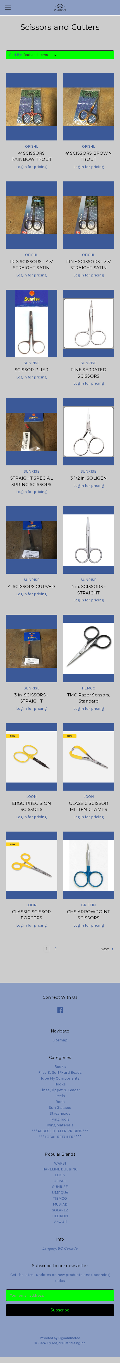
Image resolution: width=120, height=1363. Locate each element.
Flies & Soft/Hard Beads (60, 1072)
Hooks (60, 1084)
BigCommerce (69, 1338)
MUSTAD (60, 1204)
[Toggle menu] (7, 7)
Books (60, 1066)
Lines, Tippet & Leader (60, 1090)
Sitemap (60, 1040)
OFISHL (60, 1181)
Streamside (60, 1113)
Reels (60, 1096)
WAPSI (60, 1163)
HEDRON (60, 1216)
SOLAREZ (60, 1210)
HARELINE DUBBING (60, 1169)
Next (105, 949)
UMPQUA (60, 1192)
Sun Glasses (60, 1107)
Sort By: (15, 55)
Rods (60, 1101)
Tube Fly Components (60, 1078)
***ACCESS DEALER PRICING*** (60, 1131)
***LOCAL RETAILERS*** (60, 1136)
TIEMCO (60, 1198)
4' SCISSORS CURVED (31, 586)
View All (60, 1221)
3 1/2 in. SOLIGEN (88, 478)
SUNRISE (60, 1186)
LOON (60, 1175)
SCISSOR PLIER (31, 369)
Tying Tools (60, 1119)
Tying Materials (60, 1125)
